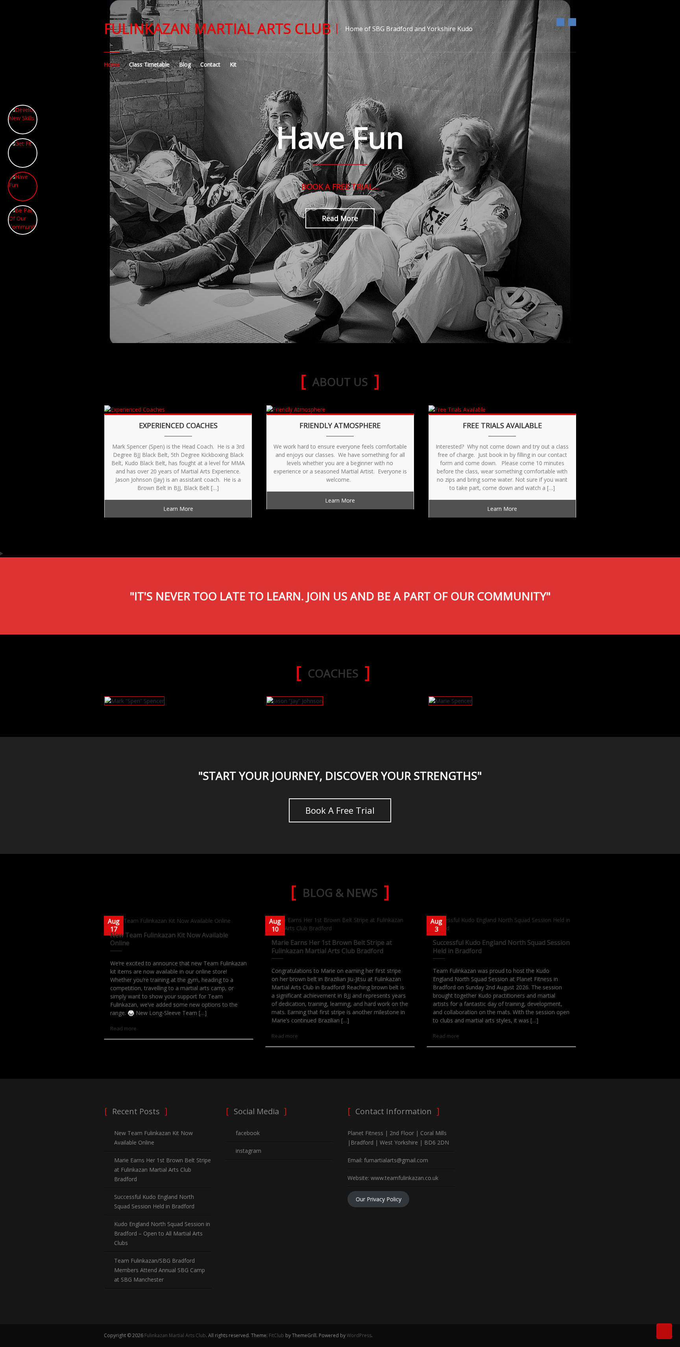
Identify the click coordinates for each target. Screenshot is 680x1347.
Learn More (178, 508)
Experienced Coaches (178, 425)
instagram (572, 22)
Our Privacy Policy (378, 1199)
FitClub (276, 1335)
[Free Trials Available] (457, 408)
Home (112, 64)
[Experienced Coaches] (134, 408)
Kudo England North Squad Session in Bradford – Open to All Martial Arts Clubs (162, 1233)
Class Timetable (149, 64)
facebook (560, 22)
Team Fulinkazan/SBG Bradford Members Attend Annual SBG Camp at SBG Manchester (159, 1270)
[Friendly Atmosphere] (295, 408)
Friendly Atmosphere (340, 425)
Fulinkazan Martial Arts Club (217, 28)
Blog (185, 64)
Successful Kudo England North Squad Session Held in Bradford (501, 946)
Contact (210, 64)
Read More (340, 218)
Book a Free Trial (340, 810)
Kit (233, 64)
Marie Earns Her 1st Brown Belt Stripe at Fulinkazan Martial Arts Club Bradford (332, 946)
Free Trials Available (502, 425)
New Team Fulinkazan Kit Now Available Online (169, 939)
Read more (123, 1028)
